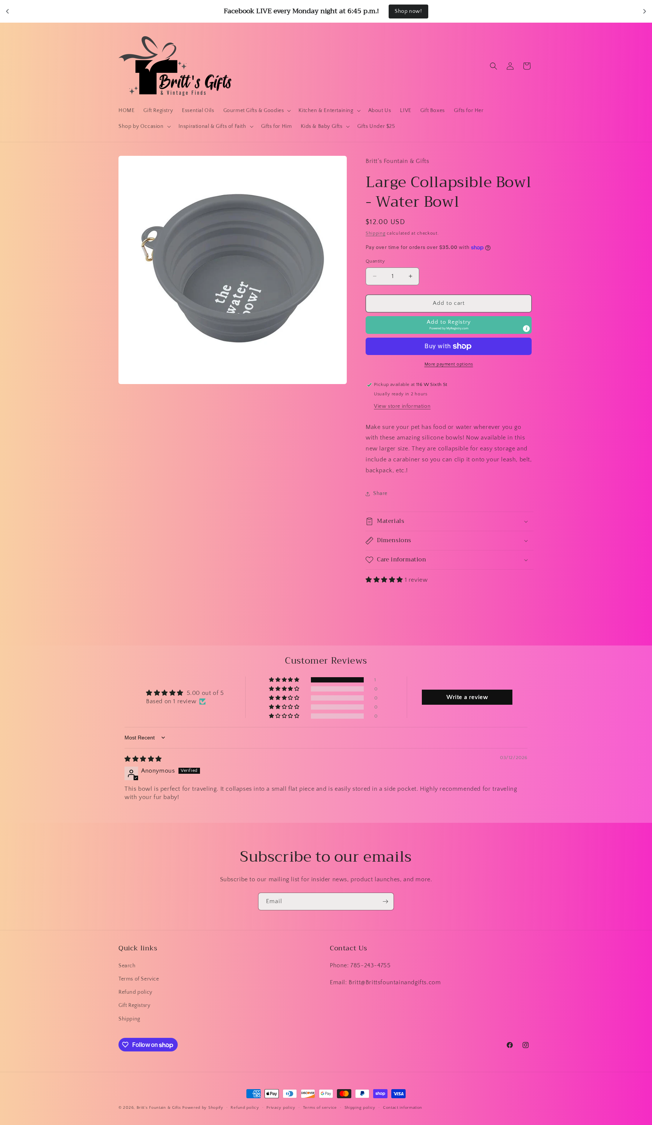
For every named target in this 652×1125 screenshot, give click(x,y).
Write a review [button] (467, 697)
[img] (143, 759)
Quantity (375, 261)
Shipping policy (360, 1107)
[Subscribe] (385, 901)
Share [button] (380, 493)
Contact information (402, 1107)
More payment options (448, 364)
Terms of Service (138, 979)
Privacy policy (280, 1107)
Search (127, 966)
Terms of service (320, 1107)
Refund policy (135, 992)
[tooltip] (526, 328)
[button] (256, 110)
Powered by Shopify (202, 1107)
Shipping (376, 233)
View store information (402, 406)
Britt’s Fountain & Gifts (159, 1107)
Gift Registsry (134, 1005)
